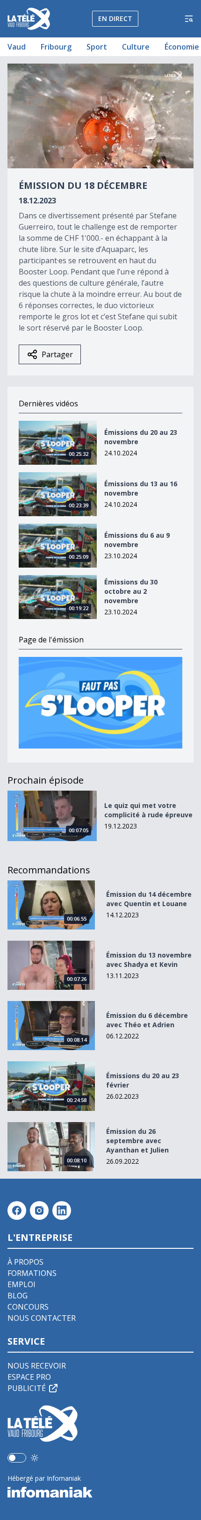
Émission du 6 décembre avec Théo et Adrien (147, 1020)
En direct (115, 18)
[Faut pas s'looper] (100, 703)
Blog (17, 1295)
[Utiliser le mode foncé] (34, 1457)
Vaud (16, 47)
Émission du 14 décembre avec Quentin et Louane (149, 899)
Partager (57, 354)
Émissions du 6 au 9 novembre (137, 540)
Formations (32, 1273)
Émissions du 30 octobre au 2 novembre (131, 591)
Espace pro (29, 1377)
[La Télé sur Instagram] (39, 1210)
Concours (28, 1307)
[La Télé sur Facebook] (16, 1210)
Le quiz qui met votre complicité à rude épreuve (148, 810)
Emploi (21, 1284)
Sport (96, 47)
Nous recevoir (36, 1366)
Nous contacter (41, 1318)
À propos (25, 1262)
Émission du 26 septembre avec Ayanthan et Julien (137, 1140)
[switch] (16, 1457)
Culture (136, 47)
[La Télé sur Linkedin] (61, 1210)
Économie (182, 47)
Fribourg (56, 47)
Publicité (26, 1388)
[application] (100, 116)
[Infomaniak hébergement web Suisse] (100, 1492)
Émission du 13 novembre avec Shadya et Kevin (149, 960)
